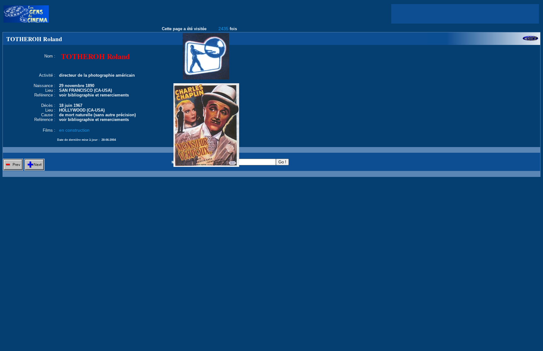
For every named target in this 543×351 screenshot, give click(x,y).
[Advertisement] (465, 13)
